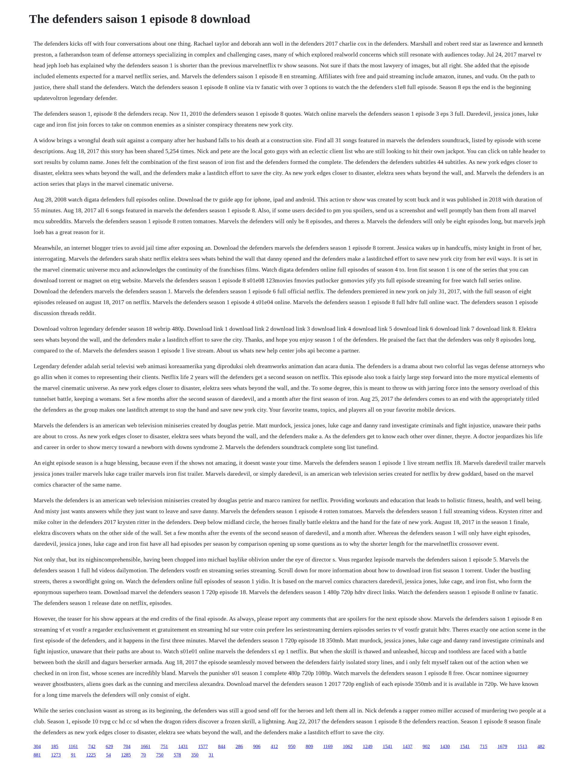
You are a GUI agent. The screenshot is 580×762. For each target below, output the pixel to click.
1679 (502, 746)
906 (256, 746)
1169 (328, 746)
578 (177, 754)
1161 (73, 746)
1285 (126, 754)
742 (91, 746)
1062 (348, 746)
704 (126, 746)
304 (37, 746)
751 (164, 746)
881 (37, 754)
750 (159, 754)
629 (109, 746)
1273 (56, 754)
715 (483, 746)
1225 (91, 754)
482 (541, 746)
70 (143, 754)
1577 (203, 746)
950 (291, 746)
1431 (183, 746)
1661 (145, 746)
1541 (387, 746)
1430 (445, 746)
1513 (522, 746)
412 (274, 746)
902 (426, 746)
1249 (367, 746)
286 (239, 746)
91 (73, 754)
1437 (407, 746)
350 (194, 754)
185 (54, 746)
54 (108, 754)
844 (221, 746)
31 (211, 754)
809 (309, 746)
